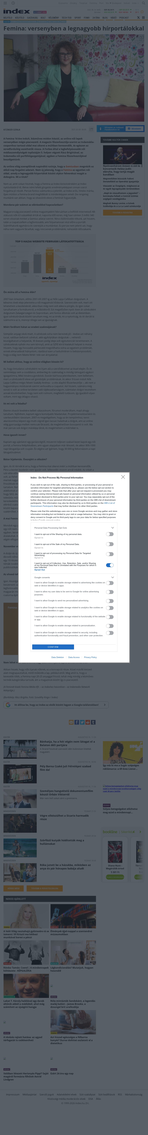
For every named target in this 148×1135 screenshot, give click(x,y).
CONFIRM (53, 647)
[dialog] (74, 567)
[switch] (110, 534)
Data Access (74, 657)
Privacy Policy (90, 657)
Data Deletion (57, 657)
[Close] (124, 478)
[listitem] (74, 527)
